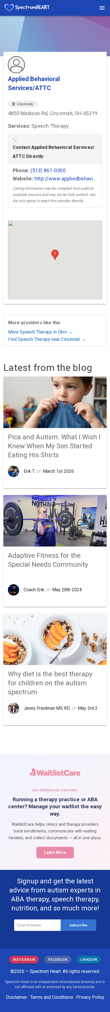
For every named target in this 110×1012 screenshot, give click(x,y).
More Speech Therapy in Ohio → (40, 332)
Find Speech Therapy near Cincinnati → (47, 339)
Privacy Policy (90, 997)
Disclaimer (16, 997)
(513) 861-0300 (48, 170)
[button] (55, 254)
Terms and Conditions (51, 997)
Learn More (55, 852)
